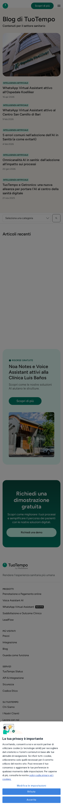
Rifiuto (31, 791)
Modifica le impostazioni (31, 785)
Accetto (31, 799)
